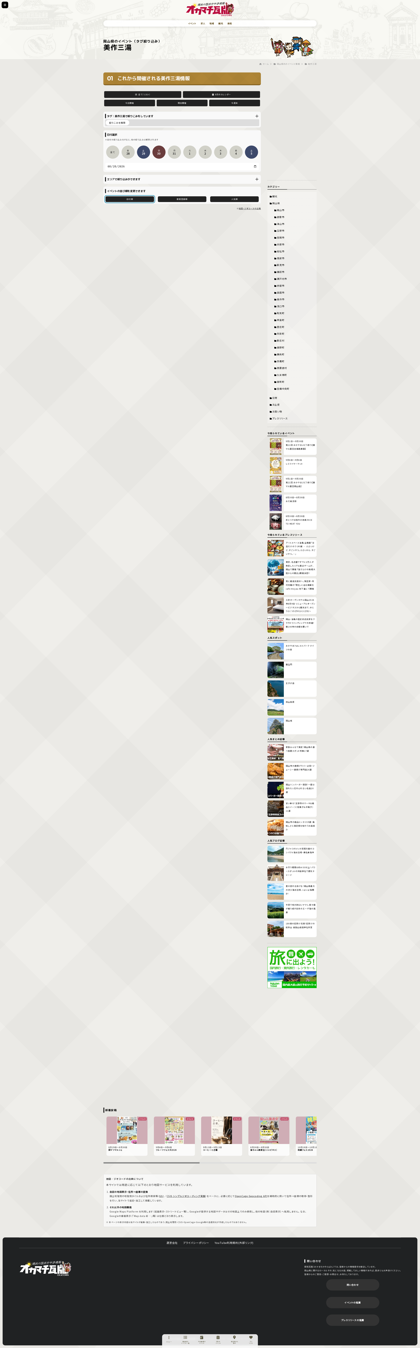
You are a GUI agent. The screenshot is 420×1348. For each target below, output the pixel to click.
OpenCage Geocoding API (251, 1196)
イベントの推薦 (353, 1302)
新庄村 (280, 340)
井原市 (280, 244)
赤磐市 (280, 285)
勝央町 (280, 354)
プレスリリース (280, 418)
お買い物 (277, 411)
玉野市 (280, 230)
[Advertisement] (292, 121)
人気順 (234, 199)
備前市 (280, 272)
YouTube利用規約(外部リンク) (234, 1243)
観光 (220, 23)
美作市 (280, 299)
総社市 (280, 251)
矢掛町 (280, 333)
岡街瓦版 (45, 1268)
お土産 (276, 404)
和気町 (280, 313)
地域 (212, 23)
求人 (203, 23)
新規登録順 (182, 199)
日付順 (129, 199)
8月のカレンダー (223, 94)
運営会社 (172, 1243)
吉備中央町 (283, 388)
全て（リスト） (144, 94)
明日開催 (182, 103)
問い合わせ (353, 1284)
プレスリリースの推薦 (352, 1320)
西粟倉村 (282, 368)
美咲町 (280, 381)
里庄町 (280, 327)
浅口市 (280, 306)
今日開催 (129, 103)
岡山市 (280, 210)
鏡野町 (280, 347)
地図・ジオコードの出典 (250, 208)
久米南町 (282, 375)
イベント (192, 23)
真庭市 (280, 292)
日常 (274, 398)
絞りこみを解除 (117, 122)
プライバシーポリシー (196, 1243)
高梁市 (280, 258)
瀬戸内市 (282, 278)
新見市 (280, 265)
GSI (161, 1196)
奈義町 (280, 361)
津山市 (280, 224)
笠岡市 (280, 237)
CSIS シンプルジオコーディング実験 (186, 1196)
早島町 (280, 320)
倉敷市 (280, 217)
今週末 (234, 103)
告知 (229, 23)
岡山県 (276, 203)
